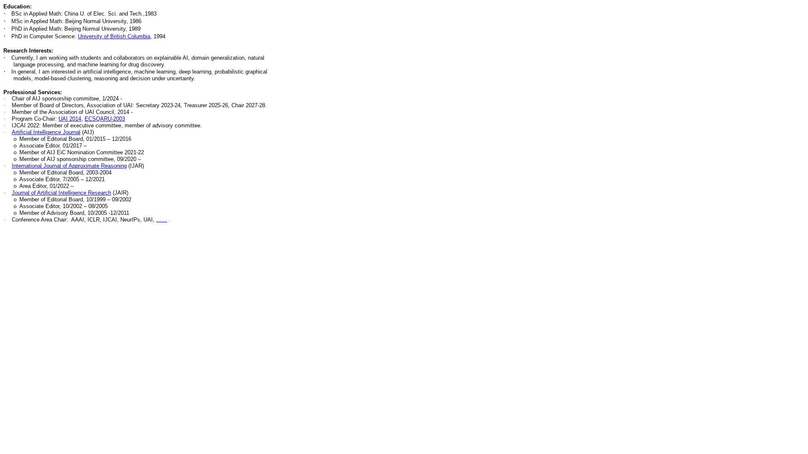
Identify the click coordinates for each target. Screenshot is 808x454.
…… (161, 219)
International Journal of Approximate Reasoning (69, 166)
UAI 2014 (69, 119)
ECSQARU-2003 (105, 119)
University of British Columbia (114, 36)
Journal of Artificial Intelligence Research (61, 193)
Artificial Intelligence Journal (46, 132)
